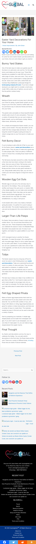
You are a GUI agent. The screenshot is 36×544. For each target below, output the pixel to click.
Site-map (18, 517)
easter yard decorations (22, 147)
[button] (33, 5)
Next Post (18, 355)
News (18, 514)
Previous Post (18, 351)
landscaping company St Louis (11, 85)
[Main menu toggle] (29, 5)
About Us (18, 531)
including (30, 340)
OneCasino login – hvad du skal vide (18, 492)
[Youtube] (20, 381)
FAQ (18, 519)
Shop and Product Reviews (18, 512)
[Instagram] (10, 381)
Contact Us (18, 533)
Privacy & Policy (18, 535)
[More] (25, 51)
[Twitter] (7, 51)
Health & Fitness (18, 510)
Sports (18, 506)
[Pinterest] (18, 51)
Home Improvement (9, 45)
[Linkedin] (14, 51)
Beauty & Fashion (18, 508)
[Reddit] (11, 51)
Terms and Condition (18, 521)
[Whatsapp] (21, 51)
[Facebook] (3, 51)
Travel (18, 504)
